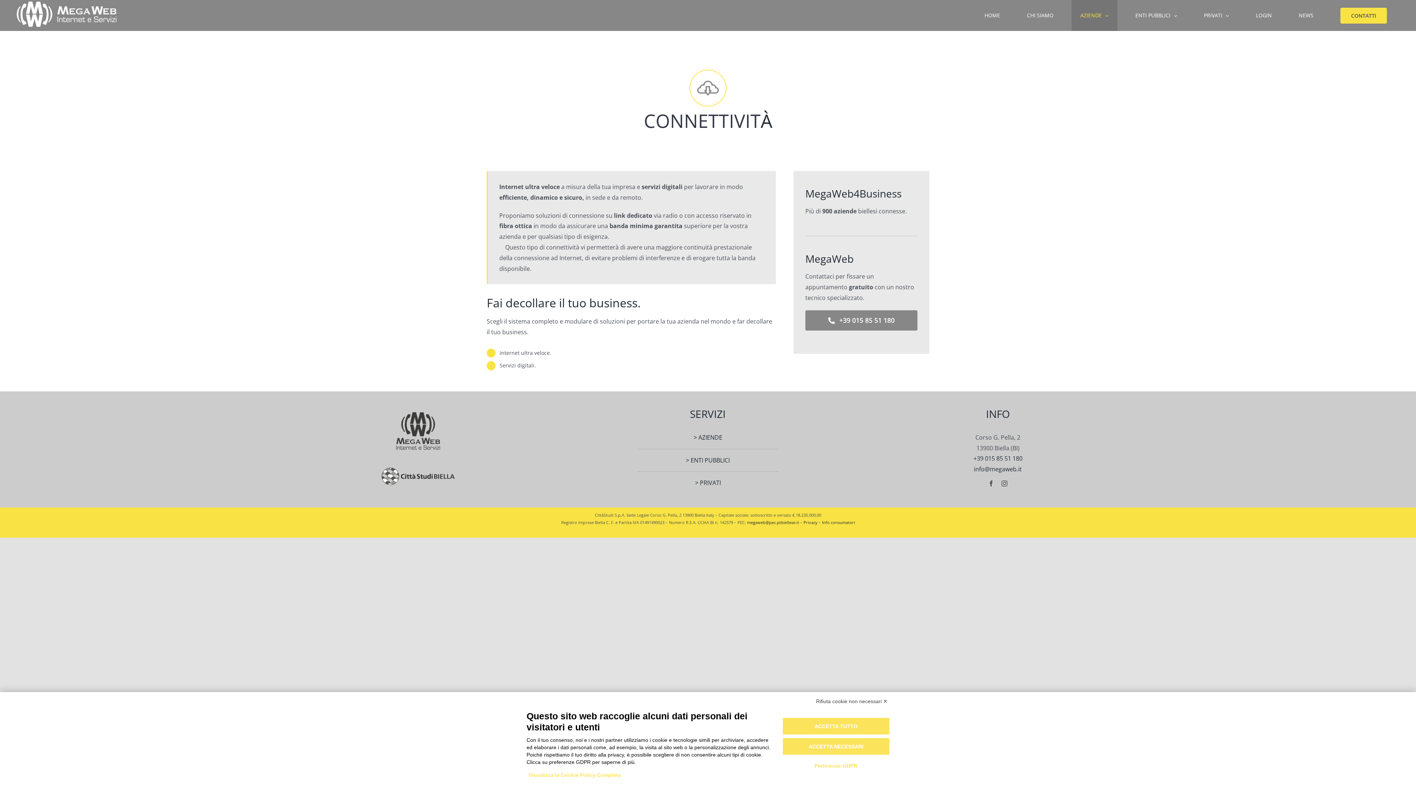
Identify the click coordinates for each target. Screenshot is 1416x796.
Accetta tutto (836, 726)
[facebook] (991, 483)
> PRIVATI (708, 483)
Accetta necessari (836, 747)
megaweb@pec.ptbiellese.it (773, 522)
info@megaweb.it (998, 469)
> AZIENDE (708, 437)
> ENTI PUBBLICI (708, 460)
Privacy (811, 522)
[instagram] (1004, 483)
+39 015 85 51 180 (998, 458)
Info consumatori (838, 522)
